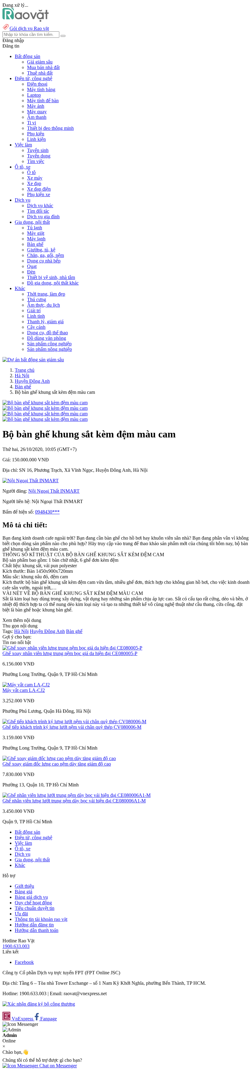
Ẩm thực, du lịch (43, 305)
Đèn (31, 271)
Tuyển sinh (38, 150)
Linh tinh (36, 316)
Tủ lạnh (34, 227)
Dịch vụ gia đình (43, 216)
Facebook (24, 962)
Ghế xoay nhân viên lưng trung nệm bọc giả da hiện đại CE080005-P (69, 653)
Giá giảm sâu (40, 61)
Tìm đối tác (38, 211)
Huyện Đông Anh (32, 381)
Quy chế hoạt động (33, 902)
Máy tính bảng (41, 89)
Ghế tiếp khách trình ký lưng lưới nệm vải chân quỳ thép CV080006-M (71, 727)
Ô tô (31, 172)
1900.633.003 (16, 946)
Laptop (34, 95)
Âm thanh (36, 117)
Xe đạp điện (39, 189)
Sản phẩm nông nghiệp (49, 349)
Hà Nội (22, 375)
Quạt (32, 266)
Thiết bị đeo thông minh (50, 128)
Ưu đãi (21, 913)
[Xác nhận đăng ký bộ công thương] (38, 1004)
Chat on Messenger (57, 1065)
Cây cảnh (36, 327)
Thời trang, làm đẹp (46, 294)
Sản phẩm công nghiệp (49, 343)
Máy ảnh (35, 106)
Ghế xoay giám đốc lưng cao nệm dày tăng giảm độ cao (56, 763)
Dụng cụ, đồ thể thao (47, 332)
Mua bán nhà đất (43, 67)
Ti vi (31, 122)
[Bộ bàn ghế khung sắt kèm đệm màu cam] (45, 402)
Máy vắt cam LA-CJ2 (23, 690)
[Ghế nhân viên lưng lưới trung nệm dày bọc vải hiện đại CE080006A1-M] (76, 795)
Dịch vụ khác (40, 205)
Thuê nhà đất (40, 73)
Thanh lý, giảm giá (45, 321)
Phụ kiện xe (38, 194)
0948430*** (47, 511)
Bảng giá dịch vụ (31, 897)
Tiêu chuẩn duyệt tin (34, 908)
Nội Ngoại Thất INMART (54, 491)
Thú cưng (36, 299)
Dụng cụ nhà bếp (44, 260)
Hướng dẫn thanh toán (36, 930)
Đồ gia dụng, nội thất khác (53, 282)
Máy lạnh (36, 238)
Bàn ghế (35, 244)
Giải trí (34, 310)
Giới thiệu (24, 886)
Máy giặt (35, 233)
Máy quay (37, 111)
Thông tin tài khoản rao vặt (41, 919)
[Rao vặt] (25, 20)
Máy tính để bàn (43, 100)
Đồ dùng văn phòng (46, 338)
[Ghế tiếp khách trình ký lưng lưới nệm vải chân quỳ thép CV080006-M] (74, 721)
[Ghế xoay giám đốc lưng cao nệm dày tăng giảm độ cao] (59, 758)
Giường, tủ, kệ (41, 249)
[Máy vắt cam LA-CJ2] (26, 684)
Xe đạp (34, 183)
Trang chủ (24, 370)
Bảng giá (23, 891)
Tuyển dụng (38, 155)
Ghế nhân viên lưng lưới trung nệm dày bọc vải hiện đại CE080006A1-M (74, 800)
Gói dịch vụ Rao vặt (29, 28)
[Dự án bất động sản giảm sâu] (33, 359)
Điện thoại (37, 84)
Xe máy (34, 177)
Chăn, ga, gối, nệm (45, 255)
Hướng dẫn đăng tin (34, 924)
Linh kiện (36, 139)
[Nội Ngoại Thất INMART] (30, 480)
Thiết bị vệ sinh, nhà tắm (51, 277)
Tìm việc (35, 161)
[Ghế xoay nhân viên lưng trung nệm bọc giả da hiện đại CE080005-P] (72, 647)
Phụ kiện (35, 133)
